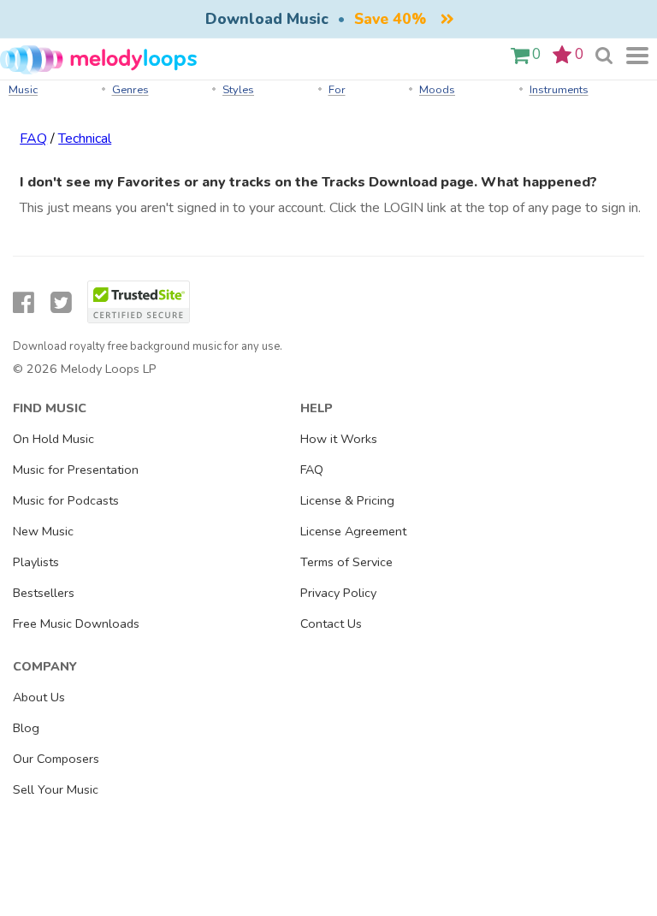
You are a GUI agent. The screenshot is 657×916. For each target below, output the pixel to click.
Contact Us (331, 623)
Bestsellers (43, 592)
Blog (26, 727)
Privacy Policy (338, 592)
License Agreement (353, 531)
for (337, 90)
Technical (84, 138)
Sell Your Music (55, 789)
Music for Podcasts (66, 500)
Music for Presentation (76, 469)
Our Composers (56, 758)
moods (437, 90)
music (23, 90)
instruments (559, 90)
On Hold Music (53, 438)
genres (130, 90)
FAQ (33, 138)
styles (238, 90)
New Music (43, 531)
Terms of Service (346, 561)
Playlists (36, 561)
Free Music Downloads (76, 623)
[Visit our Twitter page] (61, 303)
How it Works (338, 438)
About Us (39, 697)
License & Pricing (347, 500)
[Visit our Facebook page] (23, 303)
